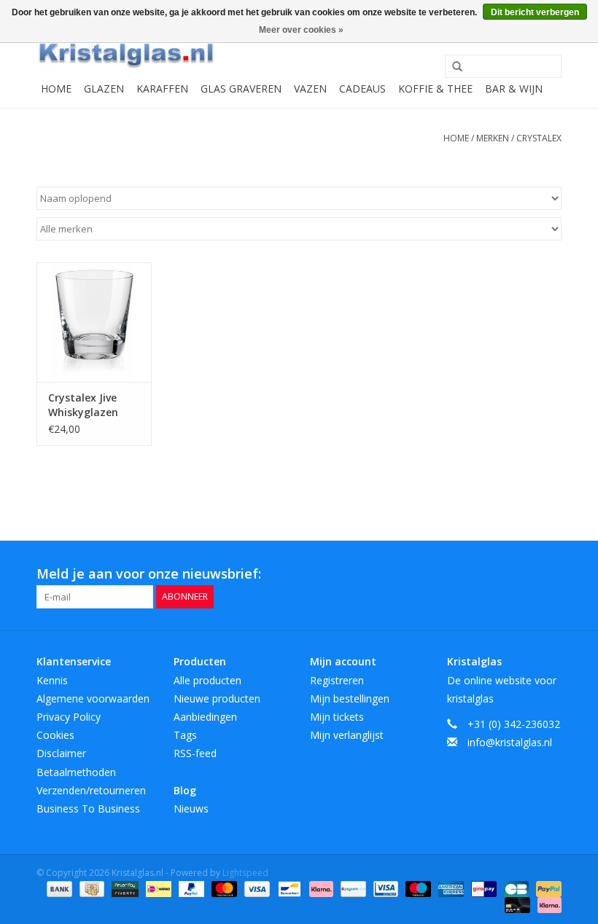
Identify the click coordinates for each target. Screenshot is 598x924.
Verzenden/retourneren (91, 790)
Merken (492, 138)
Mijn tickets (337, 717)
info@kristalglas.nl (509, 742)
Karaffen (162, 88)
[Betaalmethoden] (58, 888)
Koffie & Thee (435, 88)
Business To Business (88, 808)
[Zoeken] (452, 67)
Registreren (337, 680)
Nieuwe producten (217, 698)
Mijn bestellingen (349, 698)
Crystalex (539, 138)
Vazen (310, 88)
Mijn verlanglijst (347, 735)
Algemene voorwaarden (93, 698)
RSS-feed (195, 753)
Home (56, 88)
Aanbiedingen (205, 717)
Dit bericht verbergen (535, 12)
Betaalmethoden (76, 772)
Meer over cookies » (301, 30)
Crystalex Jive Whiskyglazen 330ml (83, 405)
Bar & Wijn (514, 88)
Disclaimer (61, 753)
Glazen (104, 88)
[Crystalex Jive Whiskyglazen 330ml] (94, 322)
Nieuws (191, 808)
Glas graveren (241, 88)
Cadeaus (362, 88)
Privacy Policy (68, 717)
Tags (185, 735)
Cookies (55, 735)
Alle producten (207, 680)
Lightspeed (245, 872)
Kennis (52, 680)
